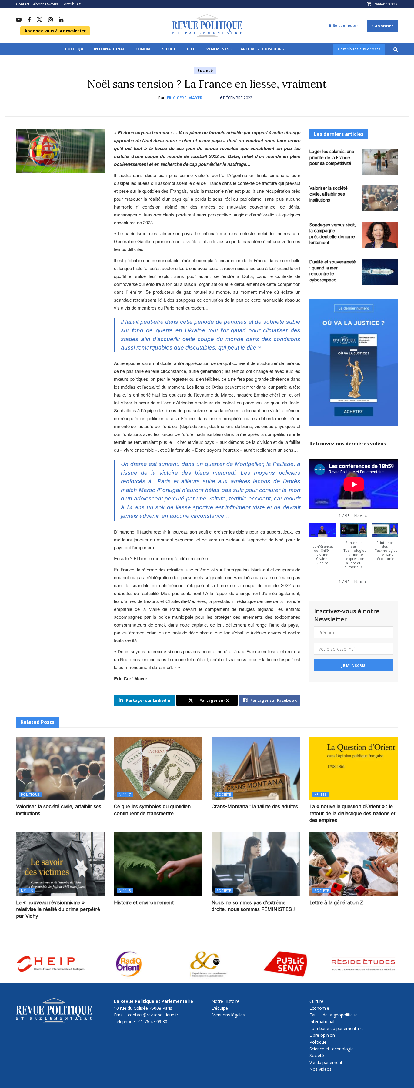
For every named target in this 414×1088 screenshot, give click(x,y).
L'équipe (220, 1008)
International (109, 49)
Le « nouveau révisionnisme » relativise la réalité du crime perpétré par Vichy (58, 909)
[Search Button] (395, 49)
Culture (316, 1001)
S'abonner (382, 25)
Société (170, 49)
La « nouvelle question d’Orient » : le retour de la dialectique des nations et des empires (352, 813)
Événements (216, 49)
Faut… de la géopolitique (333, 1015)
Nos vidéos (320, 1069)
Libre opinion (322, 1035)
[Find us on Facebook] (29, 20)
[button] (360, 516)
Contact (22, 4)
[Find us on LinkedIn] (61, 20)
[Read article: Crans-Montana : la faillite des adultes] (256, 768)
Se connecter (345, 25)
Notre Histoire (225, 1001)
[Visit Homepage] (207, 25)
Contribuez (71, 4)
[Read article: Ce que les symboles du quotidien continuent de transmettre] (158, 768)
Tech (191, 49)
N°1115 (320, 794)
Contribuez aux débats (359, 49)
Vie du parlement (325, 1062)
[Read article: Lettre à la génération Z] (353, 864)
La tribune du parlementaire (336, 1028)
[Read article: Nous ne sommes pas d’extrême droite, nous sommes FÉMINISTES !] (256, 864)
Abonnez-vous (45, 4)
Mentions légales (228, 1015)
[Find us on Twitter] (39, 20)
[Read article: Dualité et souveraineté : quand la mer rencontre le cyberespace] (380, 272)
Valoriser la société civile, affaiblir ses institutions (328, 194)
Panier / (386, 4)
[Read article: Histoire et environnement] (158, 864)
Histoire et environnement (144, 902)
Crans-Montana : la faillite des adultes (255, 806)
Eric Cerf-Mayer (185, 97)
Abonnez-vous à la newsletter (55, 30)
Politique (75, 49)
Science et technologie (331, 1049)
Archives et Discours (262, 49)
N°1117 (125, 794)
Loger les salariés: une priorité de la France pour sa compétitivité (331, 157)
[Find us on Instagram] (50, 20)
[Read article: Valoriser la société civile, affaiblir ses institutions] (380, 198)
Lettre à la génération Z (336, 902)
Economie (143, 49)
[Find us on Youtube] (19, 20)
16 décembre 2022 (235, 97)
